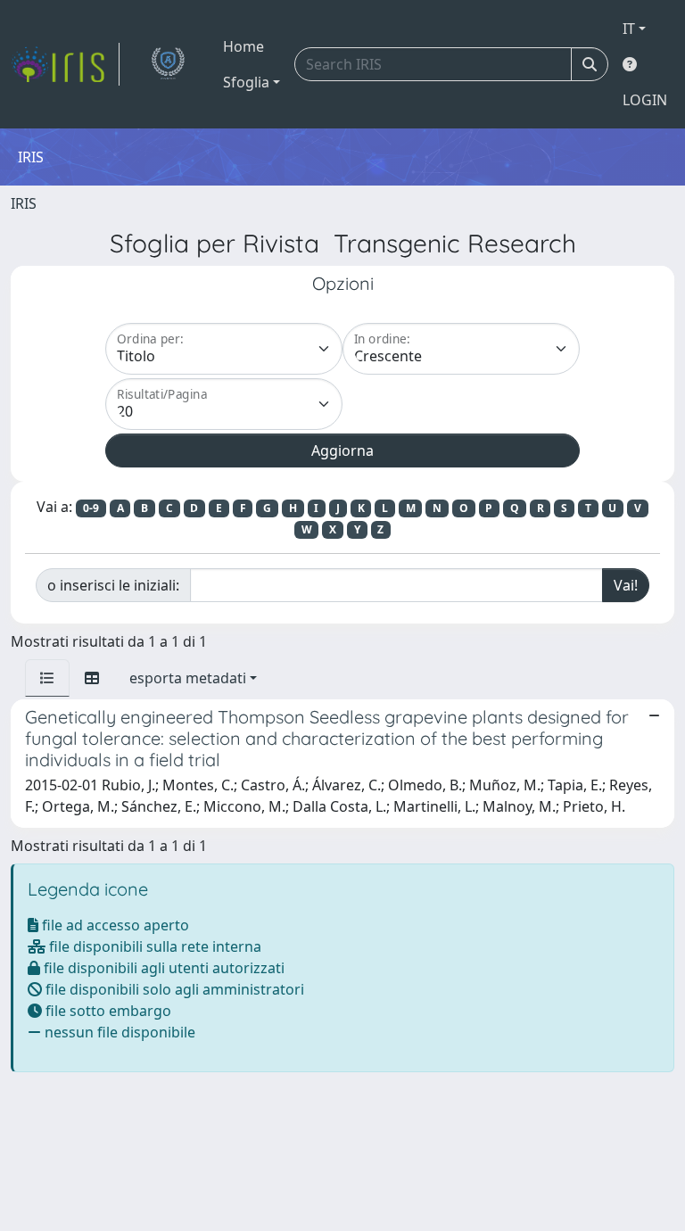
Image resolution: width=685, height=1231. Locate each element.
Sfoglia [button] (246, 82)
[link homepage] (65, 64)
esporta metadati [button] (187, 678)
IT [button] (629, 28)
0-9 (91, 508)
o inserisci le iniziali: (113, 585)
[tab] (47, 678)
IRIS (24, 203)
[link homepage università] (168, 64)
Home (243, 46)
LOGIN (645, 100)
